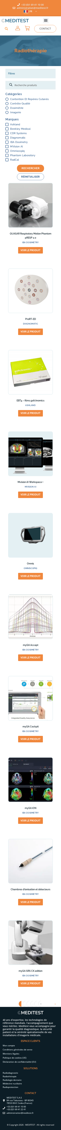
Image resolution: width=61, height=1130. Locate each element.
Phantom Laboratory (22, 155)
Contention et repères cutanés (29, 99)
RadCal (14, 159)
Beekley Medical (20, 128)
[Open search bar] (6, 28)
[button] (46, 20)
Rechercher (31, 168)
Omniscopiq (17, 150)
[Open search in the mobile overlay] (30, 85)
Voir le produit (30, 250)
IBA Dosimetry (19, 142)
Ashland (15, 124)
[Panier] (27, 28)
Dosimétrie (16, 108)
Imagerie (15, 112)
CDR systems (18, 133)
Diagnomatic (17, 137)
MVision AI (16, 146)
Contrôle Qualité (20, 103)
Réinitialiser (30, 176)
